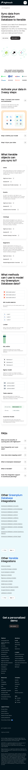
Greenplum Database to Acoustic (10, 506)
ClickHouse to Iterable (7, 581)
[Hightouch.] (6, 3)
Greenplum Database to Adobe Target (11, 536)
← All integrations (5, 8)
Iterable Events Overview (9, 209)
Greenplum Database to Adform (9, 514)
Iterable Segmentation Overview (11, 262)
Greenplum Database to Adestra (9, 511)
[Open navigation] (25, 2)
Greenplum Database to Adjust (9, 520)
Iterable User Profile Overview (10, 185)
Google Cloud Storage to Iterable (9, 587)
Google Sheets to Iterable (8, 590)
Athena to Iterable (6, 566)
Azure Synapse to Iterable (8, 572)
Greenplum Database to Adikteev (9, 517)
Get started (5, 38)
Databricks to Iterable (6, 584)
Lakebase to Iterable (6, 592)
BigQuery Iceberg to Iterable (8, 578)
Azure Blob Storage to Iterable (9, 569)
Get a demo (15, 38)
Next (11, 550)
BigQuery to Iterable (6, 575)
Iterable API (6, 181)
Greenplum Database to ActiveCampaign (11, 508)
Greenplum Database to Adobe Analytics (11, 523)
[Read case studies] (14, 78)
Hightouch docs (7, 178)
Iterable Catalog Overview (10, 235)
